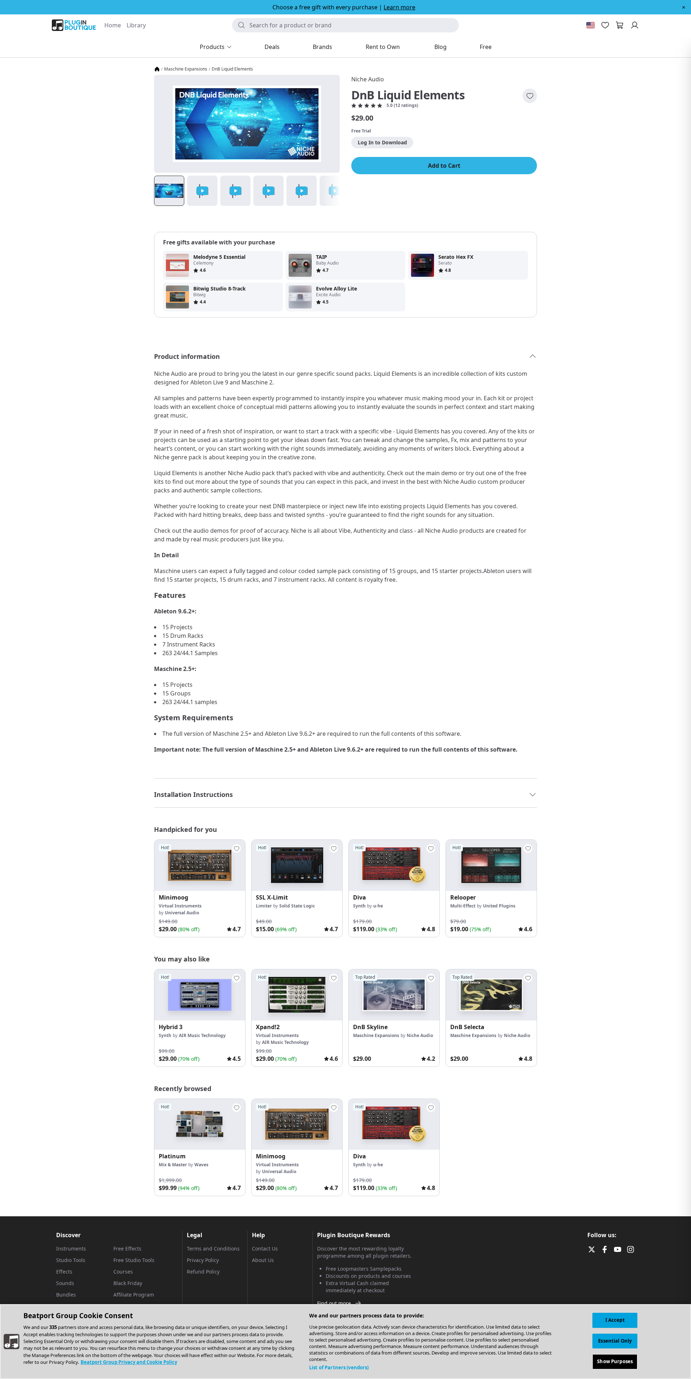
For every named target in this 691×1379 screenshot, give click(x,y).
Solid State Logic (297, 906)
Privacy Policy (203, 1260)
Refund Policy (203, 1271)
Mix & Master (173, 1165)
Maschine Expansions (185, 69)
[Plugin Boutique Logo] (74, 25)
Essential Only (615, 1341)
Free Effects (127, 1248)
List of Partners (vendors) (339, 1367)
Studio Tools (70, 1260)
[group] (199, 888)
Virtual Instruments (180, 906)
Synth (359, 906)
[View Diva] (394, 865)
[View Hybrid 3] (199, 994)
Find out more (334, 1303)
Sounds (65, 1283)
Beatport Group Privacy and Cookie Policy (129, 1362)
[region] (345, 1341)
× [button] (683, 7)
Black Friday (127, 1283)
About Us (263, 1260)
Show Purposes (615, 1361)
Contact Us (265, 1248)
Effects (64, 1271)
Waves (201, 1165)
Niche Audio (367, 79)
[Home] (157, 69)
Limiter (264, 906)
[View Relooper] (491, 865)
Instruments (71, 1248)
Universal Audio (182, 913)
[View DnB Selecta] (491, 994)
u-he (378, 906)
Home (112, 25)
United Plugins (499, 906)
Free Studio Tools (133, 1260)
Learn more (399, 7)
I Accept (615, 1320)
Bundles (66, 1294)
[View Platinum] (199, 1124)
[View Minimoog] (199, 865)
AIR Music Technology (202, 1035)
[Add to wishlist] (529, 95)
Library (136, 25)
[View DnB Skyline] (394, 994)
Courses (123, 1271)
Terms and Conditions (213, 1248)
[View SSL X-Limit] (297, 865)
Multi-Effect (462, 906)
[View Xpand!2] (297, 994)
